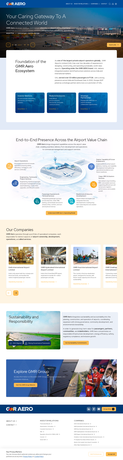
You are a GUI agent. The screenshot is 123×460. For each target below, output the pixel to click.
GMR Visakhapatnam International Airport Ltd (85, 431)
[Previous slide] (8, 45)
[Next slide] (33, 45)
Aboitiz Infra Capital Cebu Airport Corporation (85, 442)
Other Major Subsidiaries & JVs (82, 445)
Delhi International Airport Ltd (81, 424)
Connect (42, 437)
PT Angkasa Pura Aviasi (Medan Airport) (84, 439)
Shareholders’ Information (47, 426)
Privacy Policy (27, 456)
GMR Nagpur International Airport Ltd (83, 434)
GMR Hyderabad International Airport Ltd (84, 426)
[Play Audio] (113, 4)
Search (109, 4)
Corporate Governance (46, 429)
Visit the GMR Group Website (25, 385)
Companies (94, 4)
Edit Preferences (96, 454)
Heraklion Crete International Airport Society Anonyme (88, 437)
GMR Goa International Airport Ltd (82, 429)
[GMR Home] (16, 3)
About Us (69, 4)
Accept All (111, 454)
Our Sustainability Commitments (76, 343)
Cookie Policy (39, 456)
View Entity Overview (15, 282)
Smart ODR (43, 439)
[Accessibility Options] (116, 4)
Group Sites (107, 409)
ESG (41, 431)
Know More (21, 109)
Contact (104, 4)
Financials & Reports (45, 424)
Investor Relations (81, 4)
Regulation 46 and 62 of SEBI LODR (49, 434)
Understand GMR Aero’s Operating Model (61, 213)
